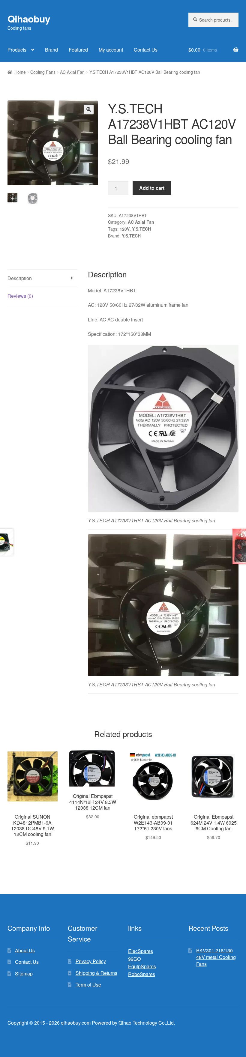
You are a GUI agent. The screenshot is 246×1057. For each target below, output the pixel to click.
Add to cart (151, 187)
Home (20, 72)
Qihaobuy (29, 18)
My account (111, 49)
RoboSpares (141, 974)
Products (17, 49)
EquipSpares (142, 966)
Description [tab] (20, 278)
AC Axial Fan (72, 72)
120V (125, 229)
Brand (51, 49)
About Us (25, 950)
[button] (89, 109)
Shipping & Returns (96, 972)
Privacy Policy (91, 961)
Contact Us (146, 49)
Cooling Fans (43, 72)
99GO (134, 958)
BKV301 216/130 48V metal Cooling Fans (216, 957)
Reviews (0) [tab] (20, 295)
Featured (78, 49)
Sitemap (24, 973)
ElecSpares (140, 951)
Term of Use (88, 984)
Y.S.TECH (141, 229)
